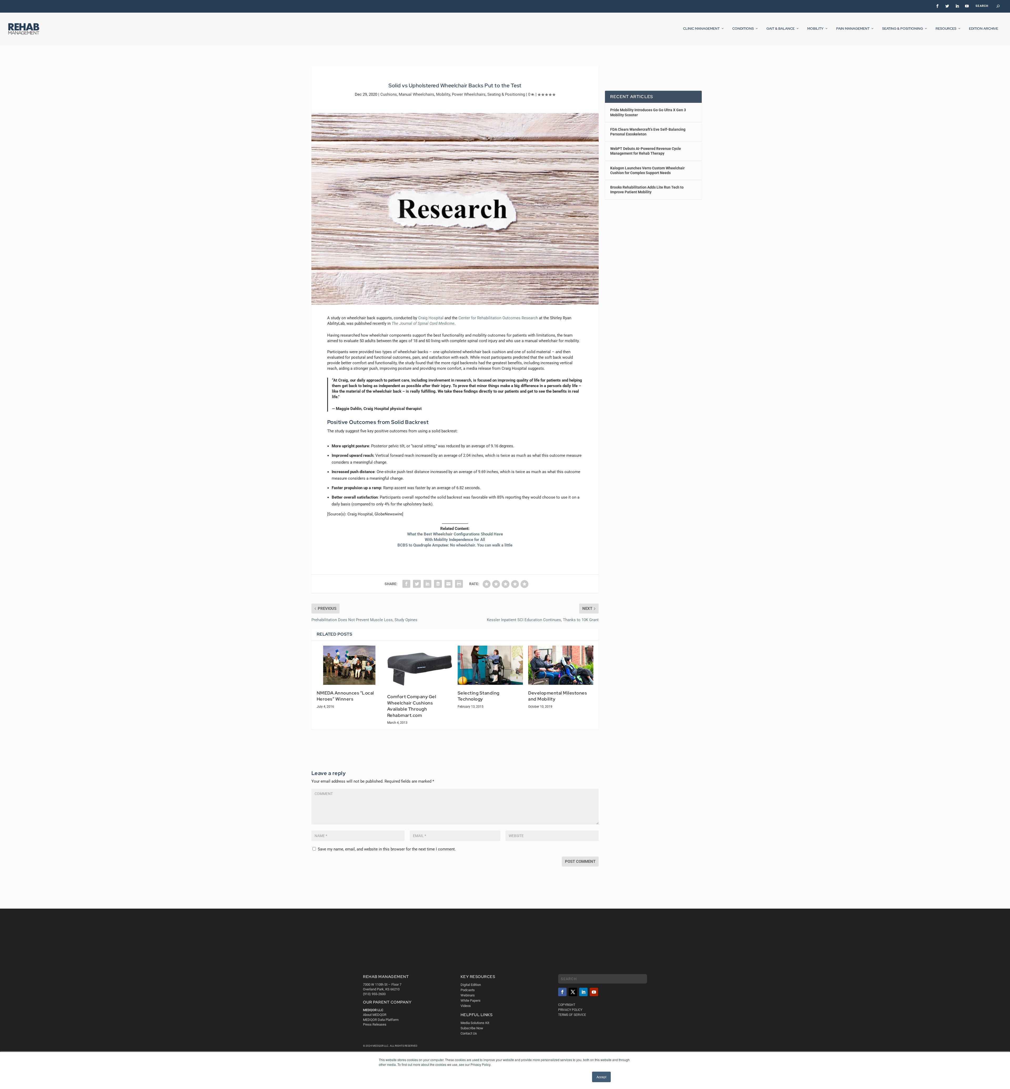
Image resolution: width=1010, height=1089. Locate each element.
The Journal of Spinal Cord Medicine (423, 323)
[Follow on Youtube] (594, 992)
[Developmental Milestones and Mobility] (560, 665)
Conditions (743, 29)
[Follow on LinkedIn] (583, 992)
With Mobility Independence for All (455, 539)
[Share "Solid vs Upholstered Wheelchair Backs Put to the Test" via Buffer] (438, 584)
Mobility (815, 29)
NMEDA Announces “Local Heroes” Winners (345, 696)
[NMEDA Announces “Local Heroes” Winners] (349, 665)
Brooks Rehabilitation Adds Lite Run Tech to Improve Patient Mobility (647, 189)
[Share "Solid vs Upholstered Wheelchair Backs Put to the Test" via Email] (448, 584)
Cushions (388, 94)
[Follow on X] (573, 992)
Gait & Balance (780, 29)
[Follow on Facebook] (562, 992)
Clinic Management (701, 29)
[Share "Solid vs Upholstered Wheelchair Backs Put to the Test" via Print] (459, 584)
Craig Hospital (430, 318)
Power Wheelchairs (469, 94)
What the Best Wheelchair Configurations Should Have (455, 534)
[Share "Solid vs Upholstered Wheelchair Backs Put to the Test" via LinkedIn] (427, 584)
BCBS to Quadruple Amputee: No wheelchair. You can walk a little (454, 545)
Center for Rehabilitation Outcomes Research (498, 318)
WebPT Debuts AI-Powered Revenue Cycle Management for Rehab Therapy (645, 150)
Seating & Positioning (902, 29)
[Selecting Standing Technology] (490, 665)
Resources (946, 29)
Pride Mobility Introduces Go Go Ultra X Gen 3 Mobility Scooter (648, 112)
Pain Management (853, 29)
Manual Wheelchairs (416, 94)
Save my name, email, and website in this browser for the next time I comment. (387, 849)
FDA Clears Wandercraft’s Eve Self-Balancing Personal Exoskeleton (647, 131)
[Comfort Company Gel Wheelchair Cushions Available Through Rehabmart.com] (419, 667)
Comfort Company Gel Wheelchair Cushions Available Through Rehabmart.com (411, 706)
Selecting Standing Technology (478, 696)
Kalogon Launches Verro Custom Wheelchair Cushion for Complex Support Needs (647, 170)
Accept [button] (601, 1077)
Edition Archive (983, 29)
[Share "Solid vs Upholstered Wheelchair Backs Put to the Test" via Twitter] (417, 584)
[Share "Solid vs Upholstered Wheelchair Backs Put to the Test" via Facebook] (406, 584)
